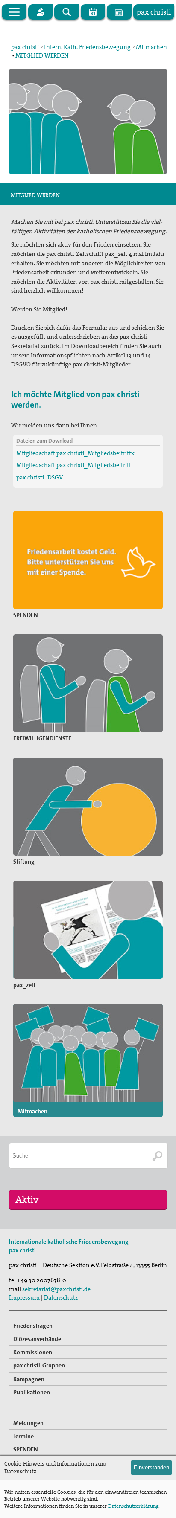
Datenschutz (61, 1297)
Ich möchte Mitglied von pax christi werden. (75, 399)
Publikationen (31, 1392)
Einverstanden (151, 1467)
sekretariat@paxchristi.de (56, 1289)
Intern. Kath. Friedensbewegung (87, 47)
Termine (23, 1436)
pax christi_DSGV (39, 477)
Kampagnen (28, 1379)
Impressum (24, 1297)
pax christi (25, 47)
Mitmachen (151, 47)
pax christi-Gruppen (39, 1365)
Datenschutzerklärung (133, 1506)
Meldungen (28, 1423)
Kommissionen (32, 1352)
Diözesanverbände (37, 1339)
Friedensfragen (33, 1325)
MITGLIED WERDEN (42, 55)
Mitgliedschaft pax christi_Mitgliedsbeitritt (73, 465)
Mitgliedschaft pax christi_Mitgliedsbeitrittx (75, 453)
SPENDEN (25, 1449)
